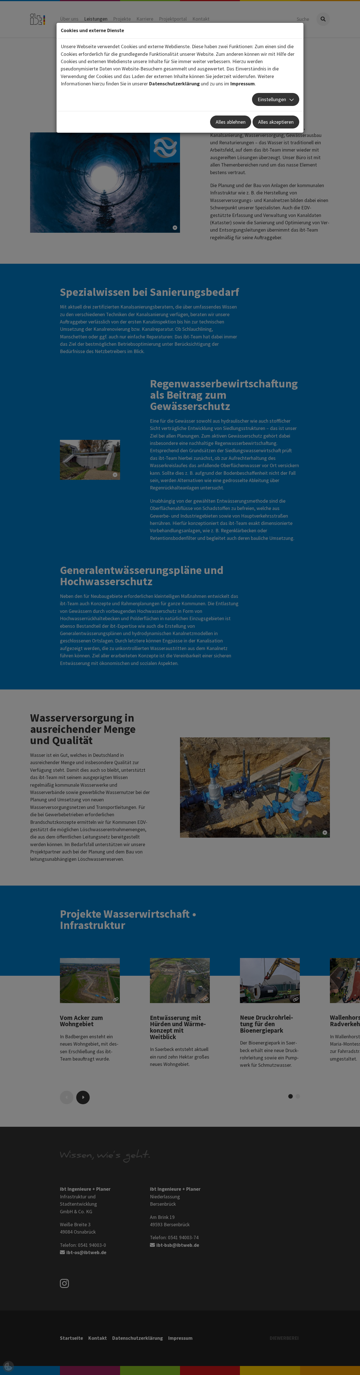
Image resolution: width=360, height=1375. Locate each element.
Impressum (242, 84)
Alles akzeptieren (276, 122)
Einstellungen (272, 99)
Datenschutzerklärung (174, 84)
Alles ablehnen (231, 122)
